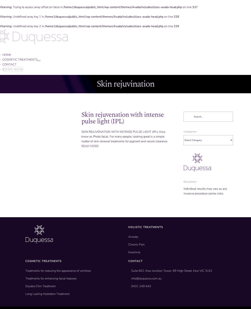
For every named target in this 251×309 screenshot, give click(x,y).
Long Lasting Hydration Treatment (47, 294)
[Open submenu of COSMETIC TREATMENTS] (38, 60)
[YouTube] (32, 254)
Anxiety (133, 237)
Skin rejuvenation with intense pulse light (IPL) (122, 118)
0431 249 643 (141, 286)
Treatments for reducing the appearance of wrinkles (58, 271)
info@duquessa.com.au (146, 279)
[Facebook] (26, 254)
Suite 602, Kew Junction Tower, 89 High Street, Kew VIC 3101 (171, 271)
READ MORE (90, 146)
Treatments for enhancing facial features (51, 279)
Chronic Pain (136, 245)
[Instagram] (38, 254)
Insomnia (134, 252)
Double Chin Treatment (40, 286)
